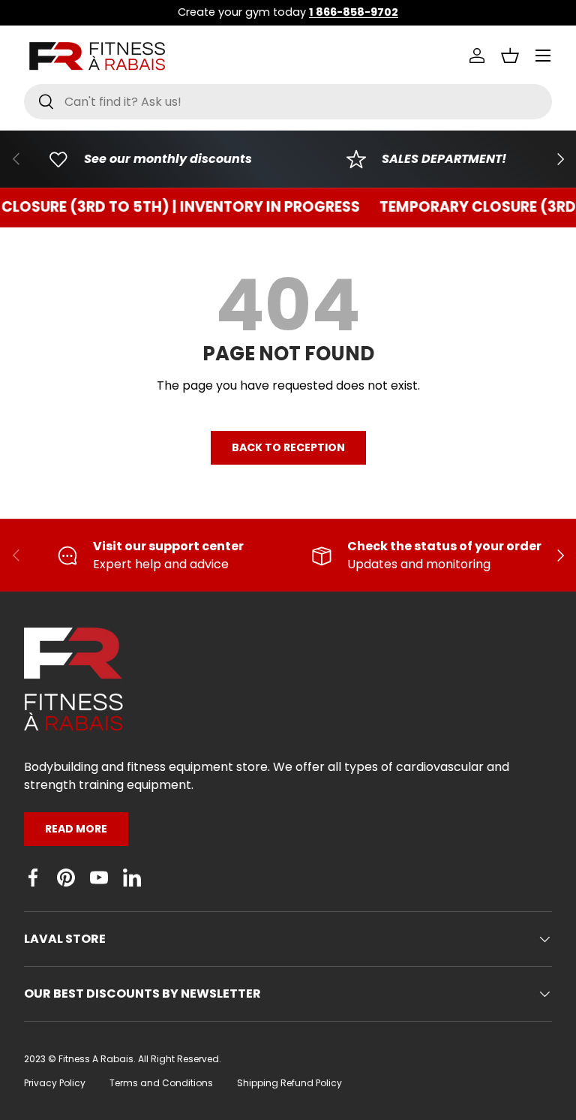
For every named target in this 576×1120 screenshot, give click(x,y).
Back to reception (288, 447)
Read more (76, 828)
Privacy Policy (55, 1082)
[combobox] (288, 101)
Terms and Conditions (161, 1082)
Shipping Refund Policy (289, 1082)
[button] (510, 55)
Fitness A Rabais (96, 1058)
